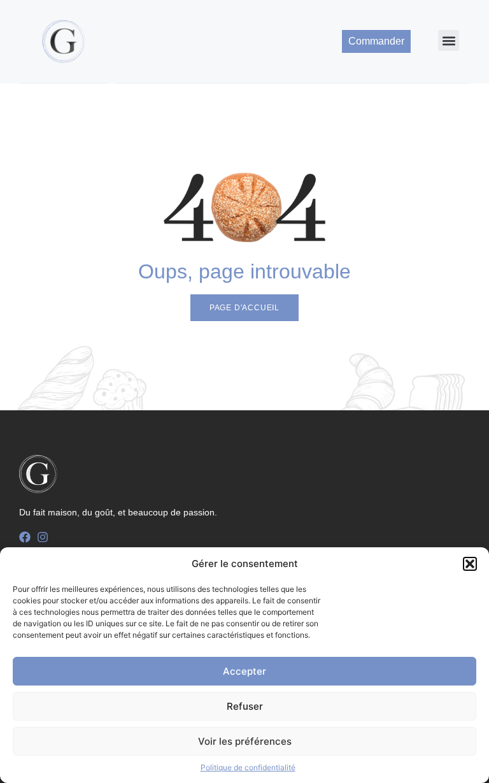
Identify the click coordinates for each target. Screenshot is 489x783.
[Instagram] (42, 537)
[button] (470, 563)
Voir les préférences (245, 741)
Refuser (245, 706)
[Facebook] (25, 537)
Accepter (244, 671)
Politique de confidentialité (248, 767)
